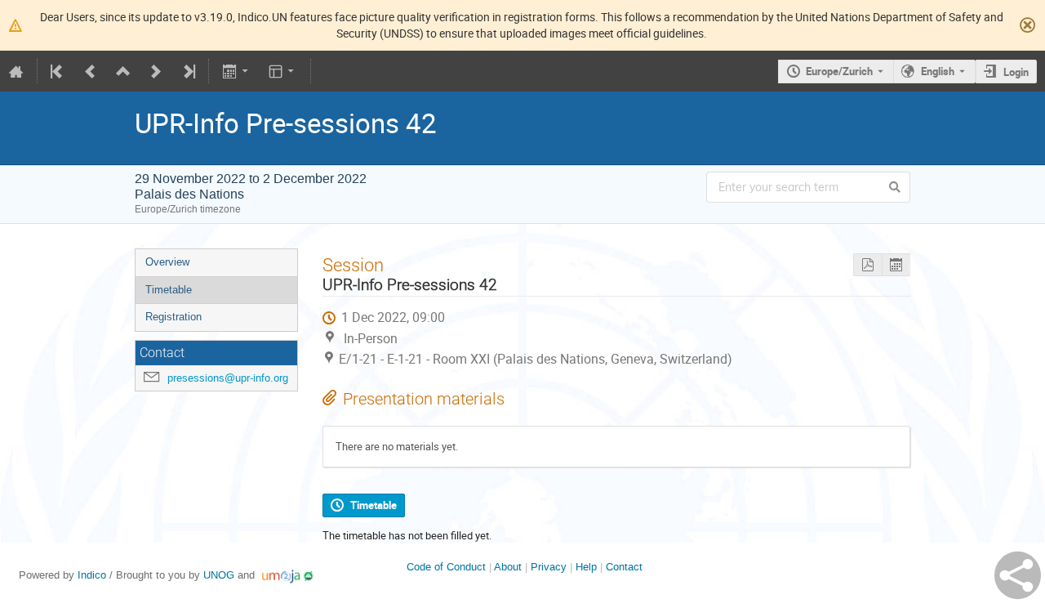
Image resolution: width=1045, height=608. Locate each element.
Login (1016, 72)
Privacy (549, 567)
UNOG (218, 575)
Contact (624, 567)
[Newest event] (187, 71)
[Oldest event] (58, 71)
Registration (173, 317)
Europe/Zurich (839, 71)
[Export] (236, 71)
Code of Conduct (446, 567)
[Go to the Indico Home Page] (16, 71)
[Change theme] (283, 71)
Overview (167, 262)
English (937, 71)
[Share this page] (1017, 575)
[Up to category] (123, 71)
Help (586, 567)
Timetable (168, 290)
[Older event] (90, 71)
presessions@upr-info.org (227, 378)
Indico (92, 575)
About (508, 567)
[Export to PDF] (867, 265)
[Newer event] (156, 71)
